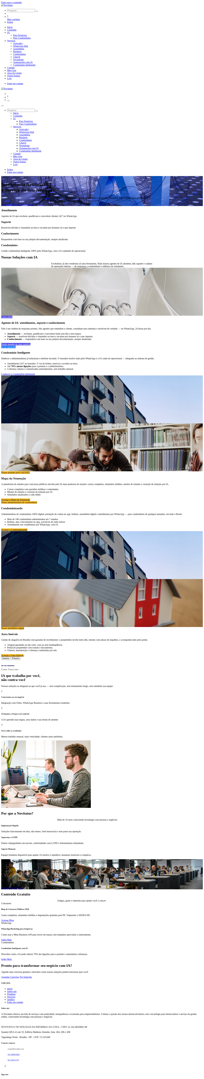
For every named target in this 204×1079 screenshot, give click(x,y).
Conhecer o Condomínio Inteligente (18, 374)
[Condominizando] (11, 665)
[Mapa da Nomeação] (8, 665)
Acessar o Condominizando (14, 529)
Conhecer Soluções (10, 204)
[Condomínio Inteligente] (5, 665)
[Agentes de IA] (2, 665)
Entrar (10, 22)
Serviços (11, 997)
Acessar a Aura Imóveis (12, 655)
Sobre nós (12, 991)
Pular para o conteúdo (11, 2)
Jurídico (11, 999)
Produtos (11, 994)
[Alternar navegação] (8, 100)
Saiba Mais (6, 939)
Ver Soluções (26, 977)
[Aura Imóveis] (13, 665)
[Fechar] (2, 105)
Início (10, 988)
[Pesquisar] (36, 11)
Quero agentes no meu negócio (15, 344)
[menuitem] (10, 27)
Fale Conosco (26, 204)
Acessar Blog (7, 920)
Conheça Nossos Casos (12, 888)
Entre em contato (15, 83)
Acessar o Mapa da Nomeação (15, 499)
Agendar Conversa (10, 977)
